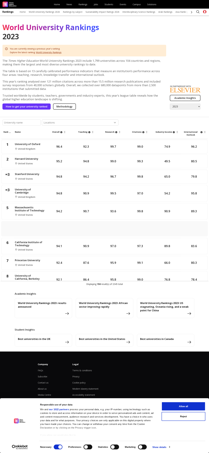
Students (108, 4)
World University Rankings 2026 (44, 11)
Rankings (82, 4)
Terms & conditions (82, 370)
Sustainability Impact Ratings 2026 (102, 11)
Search (198, 12)
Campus (137, 4)
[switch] (88, 446)
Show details (159, 447)
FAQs (40, 370)
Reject (183, 416)
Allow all (183, 406)
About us (42, 388)
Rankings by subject (72, 11)
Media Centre (44, 394)
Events (123, 4)
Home (57, 4)
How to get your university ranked (26, 106)
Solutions (151, 4)
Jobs (96, 4)
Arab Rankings (165, 11)
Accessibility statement (83, 394)
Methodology (64, 106)
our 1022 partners (59, 409)
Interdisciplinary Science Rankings (138, 11)
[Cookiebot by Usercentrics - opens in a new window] (19, 447)
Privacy (75, 376)
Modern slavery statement (85, 388)
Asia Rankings (182, 11)
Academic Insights (185, 98)
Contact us (43, 382)
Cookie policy (79, 382)
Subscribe (42, 376)
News (69, 4)
